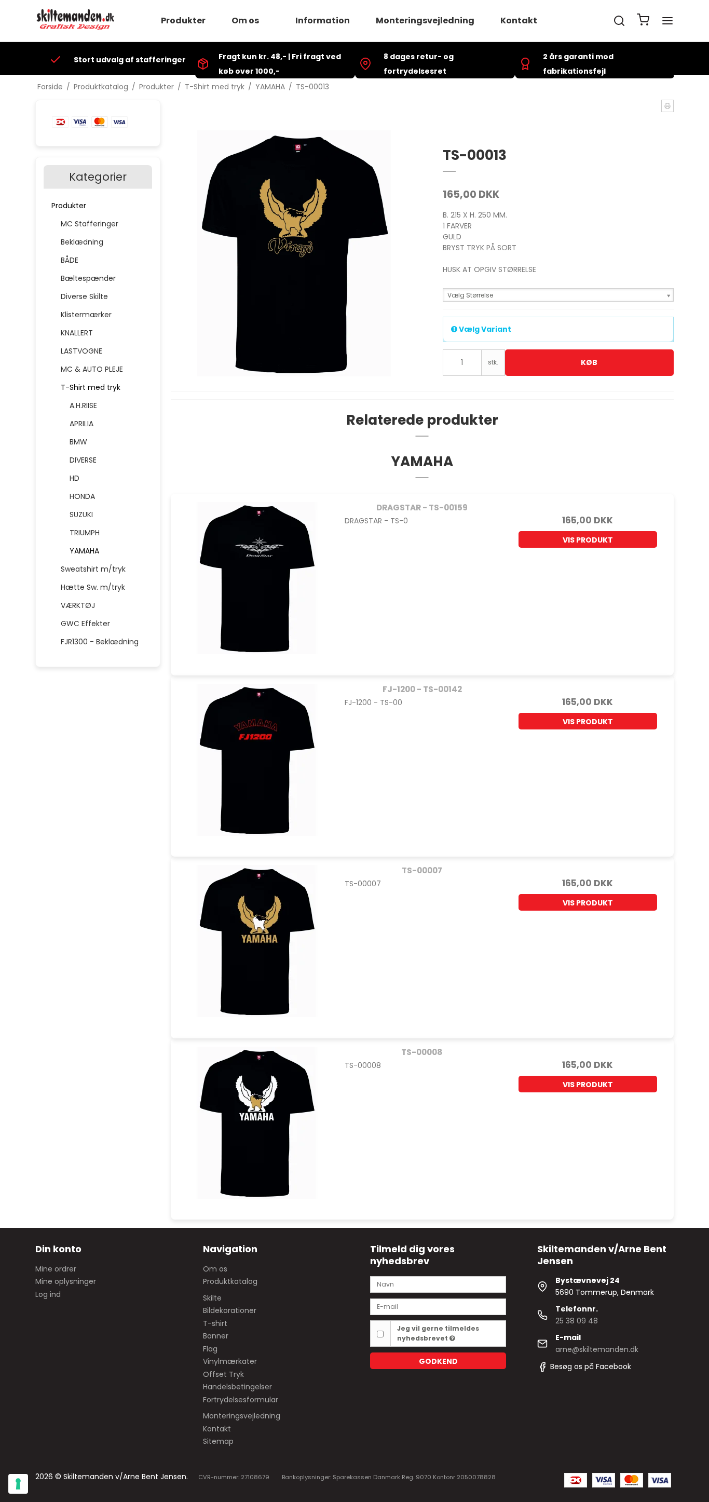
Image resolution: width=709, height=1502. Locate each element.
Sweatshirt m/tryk (93, 569)
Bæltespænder (88, 278)
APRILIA (81, 423)
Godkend (438, 1361)
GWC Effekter (85, 623)
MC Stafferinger (89, 224)
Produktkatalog (230, 1281)
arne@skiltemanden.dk (596, 1349)
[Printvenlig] (667, 106)
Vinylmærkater (230, 1361)
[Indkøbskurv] (643, 21)
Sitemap (218, 1441)
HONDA (82, 496)
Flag (210, 1349)
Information (322, 20)
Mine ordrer (55, 1269)
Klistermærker (86, 314)
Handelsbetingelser (237, 1387)
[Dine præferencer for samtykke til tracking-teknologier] (18, 1484)
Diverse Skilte (84, 296)
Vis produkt (588, 540)
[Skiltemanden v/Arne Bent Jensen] (75, 21)
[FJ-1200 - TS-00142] (256, 761)
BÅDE (69, 260)
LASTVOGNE (81, 351)
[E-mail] (438, 1306)
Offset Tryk (223, 1374)
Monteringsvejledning (425, 20)
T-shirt (215, 1323)
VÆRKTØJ (78, 605)
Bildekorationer (229, 1310)
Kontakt (518, 20)
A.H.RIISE (83, 405)
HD (74, 478)
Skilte (212, 1298)
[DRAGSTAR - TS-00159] (256, 579)
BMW (78, 442)
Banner (215, 1336)
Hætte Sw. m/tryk (93, 587)
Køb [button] (589, 362)
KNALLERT (77, 333)
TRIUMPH (85, 532)
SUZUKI (81, 514)
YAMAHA (84, 551)
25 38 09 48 (576, 1321)
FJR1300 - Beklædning (100, 642)
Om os (245, 20)
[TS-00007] (256, 942)
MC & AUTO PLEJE (92, 369)
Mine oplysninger (65, 1281)
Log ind (48, 1294)
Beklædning (82, 242)
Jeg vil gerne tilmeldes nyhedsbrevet (438, 1333)
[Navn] (438, 1284)
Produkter (183, 20)
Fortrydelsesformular (240, 1400)
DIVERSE (83, 460)
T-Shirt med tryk (90, 387)
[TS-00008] (256, 1124)
